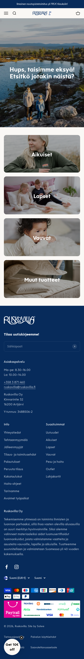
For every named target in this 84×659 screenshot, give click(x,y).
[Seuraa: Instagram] (16, 567)
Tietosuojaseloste (14, 637)
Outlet (50, 469)
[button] (12, 647)
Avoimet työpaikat (16, 498)
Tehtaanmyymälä (16, 440)
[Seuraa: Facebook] (6, 567)
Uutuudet (52, 432)
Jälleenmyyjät (13, 447)
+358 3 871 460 (14, 382)
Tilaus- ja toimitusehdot (20, 454)
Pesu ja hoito (55, 462)
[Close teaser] (21, 638)
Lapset (50, 447)
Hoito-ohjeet (12, 484)
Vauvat (50, 454)
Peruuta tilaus (13, 469)
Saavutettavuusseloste (43, 647)
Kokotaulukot (13, 476)
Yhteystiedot (12, 432)
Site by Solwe (36, 626)
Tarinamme (11, 491)
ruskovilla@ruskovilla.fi (20, 387)
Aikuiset (51, 440)
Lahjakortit (53, 476)
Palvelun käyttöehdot (43, 637)
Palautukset (12, 462)
